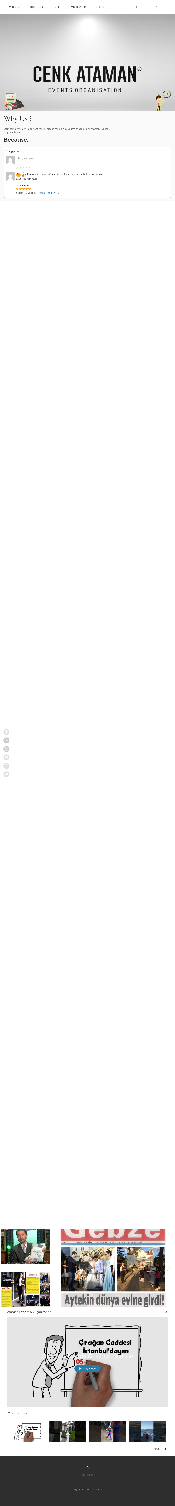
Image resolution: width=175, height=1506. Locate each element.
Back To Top (87, 1474)
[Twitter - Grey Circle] (6, 774)
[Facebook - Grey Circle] (6, 732)
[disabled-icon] (6, 740)
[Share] (164, 1312)
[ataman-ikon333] (6, 749)
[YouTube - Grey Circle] (6, 757)
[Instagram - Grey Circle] (6, 766)
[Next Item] (168, 1268)
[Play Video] (27, 1431)
